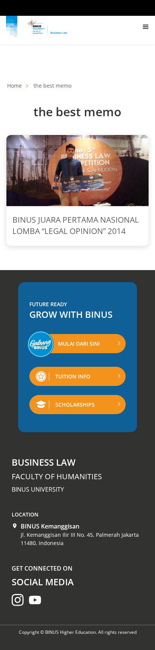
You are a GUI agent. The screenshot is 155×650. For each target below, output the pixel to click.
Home (14, 85)
